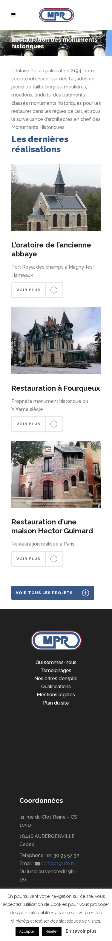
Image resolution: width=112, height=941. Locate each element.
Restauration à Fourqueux (55, 388)
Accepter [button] (27, 931)
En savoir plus (81, 931)
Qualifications (56, 686)
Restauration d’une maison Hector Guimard (52, 526)
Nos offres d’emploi (55, 678)
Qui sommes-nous (56, 662)
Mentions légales (56, 694)
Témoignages (56, 670)
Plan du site (56, 703)
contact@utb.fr (57, 863)
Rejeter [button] (51, 931)
